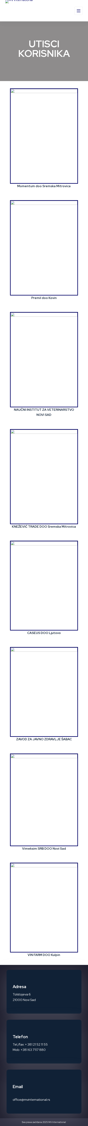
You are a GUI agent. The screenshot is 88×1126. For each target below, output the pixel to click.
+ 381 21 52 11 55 (36, 1044)
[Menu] (78, 11)
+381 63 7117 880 (33, 1050)
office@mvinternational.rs (31, 1099)
